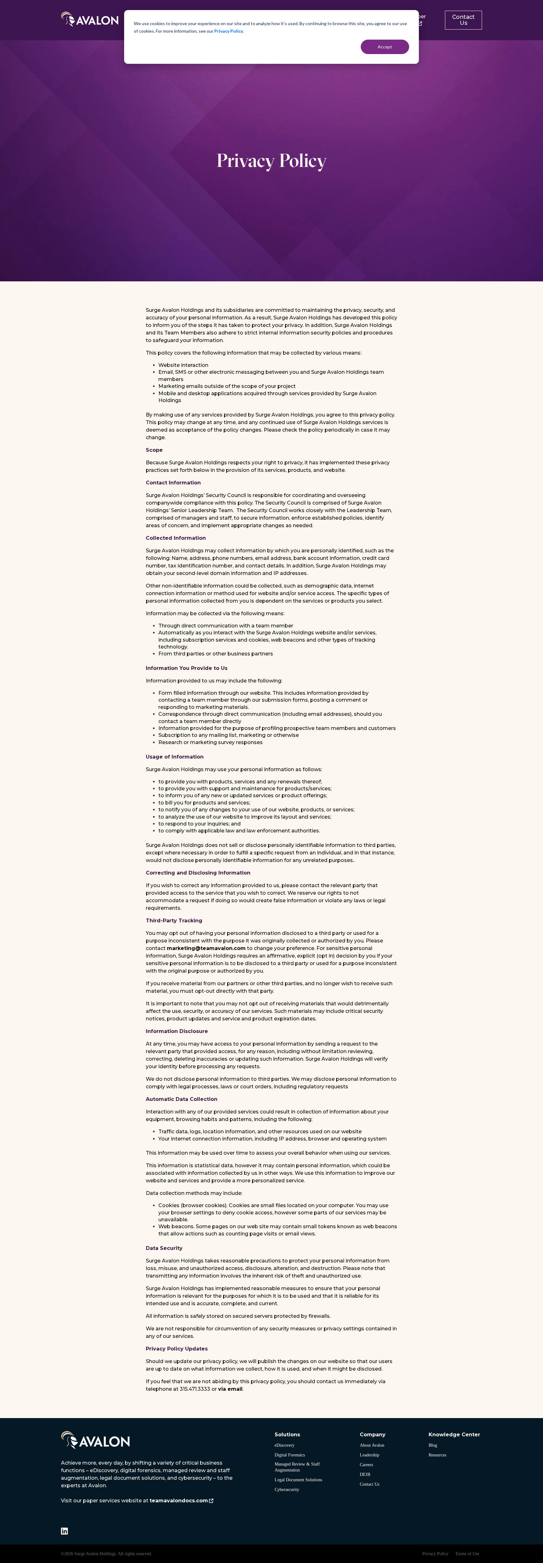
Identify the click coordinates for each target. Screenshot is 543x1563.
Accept (385, 46)
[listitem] (147, 1482)
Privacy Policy (228, 31)
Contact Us (463, 20)
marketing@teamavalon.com (206, 948)
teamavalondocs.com (179, 1501)
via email (230, 1389)
